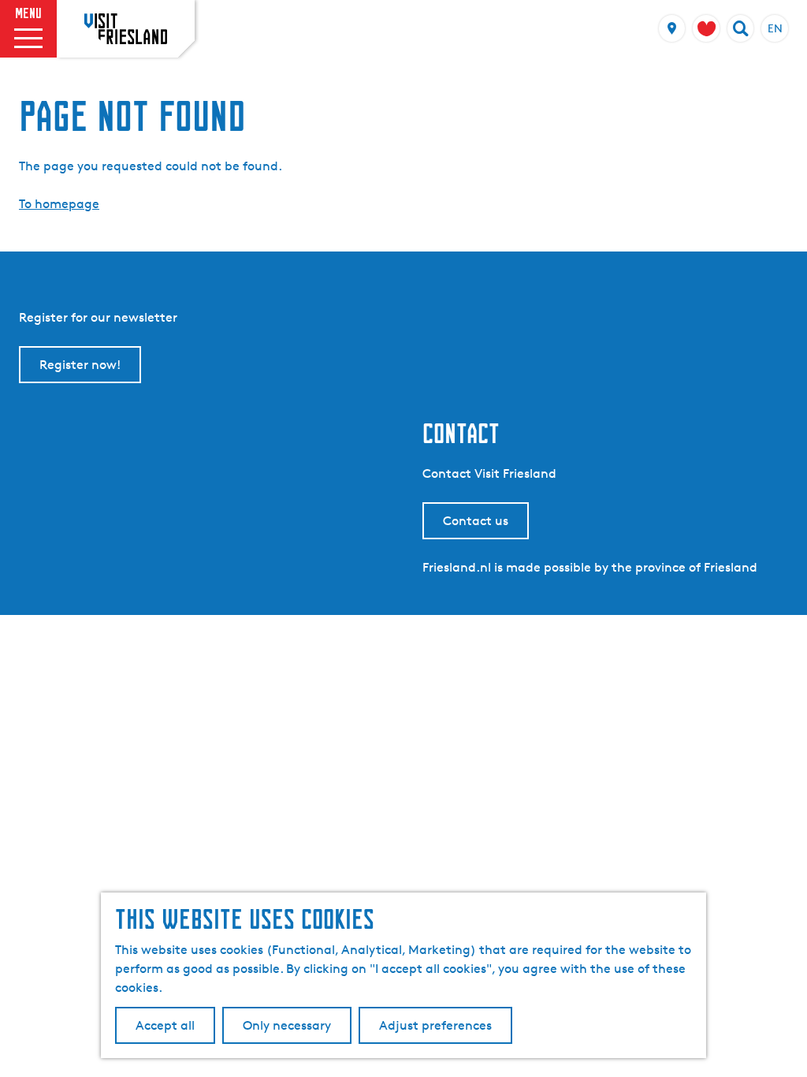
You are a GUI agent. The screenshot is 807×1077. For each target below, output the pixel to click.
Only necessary (287, 1025)
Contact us (475, 520)
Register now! (80, 364)
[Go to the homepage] (125, 28)
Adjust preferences (435, 1025)
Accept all (165, 1025)
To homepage (59, 203)
